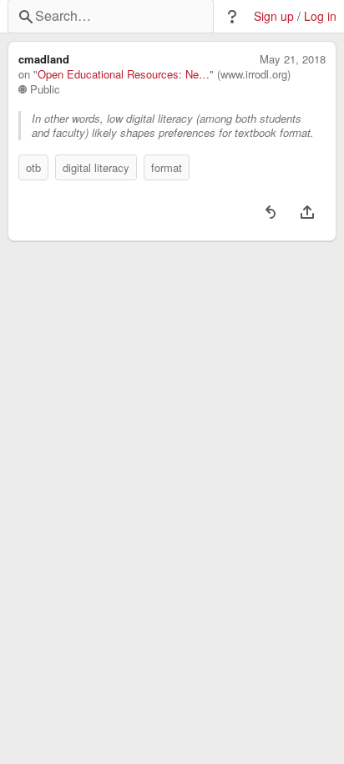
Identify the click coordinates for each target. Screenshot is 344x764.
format (166, 167)
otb (33, 167)
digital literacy (96, 167)
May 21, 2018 (293, 59)
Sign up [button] (274, 16)
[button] (232, 17)
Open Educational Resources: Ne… (124, 74)
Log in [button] (320, 16)
